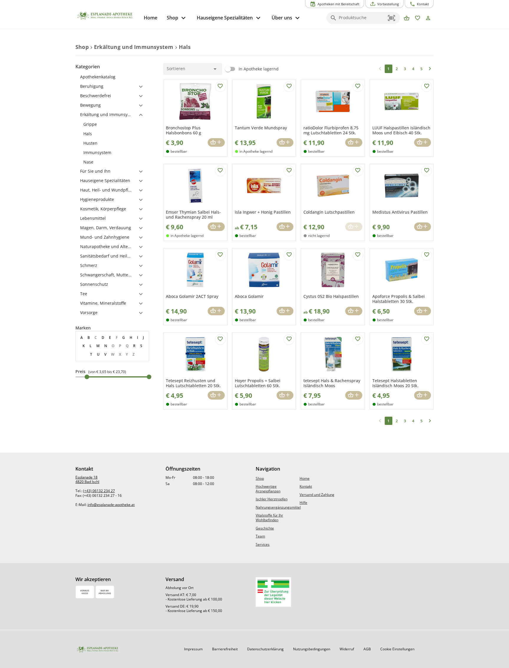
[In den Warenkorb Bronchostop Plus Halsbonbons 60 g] (216, 142)
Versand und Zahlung (317, 494)
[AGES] (273, 592)
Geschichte (265, 528)
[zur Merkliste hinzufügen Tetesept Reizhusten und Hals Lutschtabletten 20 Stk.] (220, 339)
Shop (260, 478)
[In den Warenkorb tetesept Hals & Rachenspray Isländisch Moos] (353, 395)
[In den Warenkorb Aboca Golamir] (285, 311)
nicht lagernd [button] (319, 235)
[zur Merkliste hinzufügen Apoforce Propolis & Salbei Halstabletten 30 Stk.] (426, 255)
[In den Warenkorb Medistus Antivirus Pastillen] (422, 226)
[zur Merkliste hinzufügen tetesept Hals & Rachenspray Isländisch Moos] (358, 339)
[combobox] (362, 19)
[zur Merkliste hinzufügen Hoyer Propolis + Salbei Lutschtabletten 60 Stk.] (289, 339)
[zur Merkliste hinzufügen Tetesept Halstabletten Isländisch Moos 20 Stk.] (426, 339)
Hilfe (303, 502)
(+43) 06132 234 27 (99, 490)
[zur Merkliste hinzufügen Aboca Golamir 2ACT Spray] (220, 255)
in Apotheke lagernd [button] (255, 151)
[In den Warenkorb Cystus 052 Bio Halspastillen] (353, 311)
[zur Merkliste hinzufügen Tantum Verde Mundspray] (289, 86)
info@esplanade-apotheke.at (111, 504)
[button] (392, 18)
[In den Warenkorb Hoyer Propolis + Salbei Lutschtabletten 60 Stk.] (285, 395)
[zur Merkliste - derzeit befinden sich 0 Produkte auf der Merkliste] (417, 18)
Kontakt (306, 486)
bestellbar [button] (179, 151)
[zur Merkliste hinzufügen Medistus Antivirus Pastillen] (426, 171)
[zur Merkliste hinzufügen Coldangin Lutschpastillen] (358, 171)
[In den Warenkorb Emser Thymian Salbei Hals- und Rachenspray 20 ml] (216, 226)
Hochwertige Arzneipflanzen (268, 489)
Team (260, 536)
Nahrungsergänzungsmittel (278, 507)
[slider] (112, 377)
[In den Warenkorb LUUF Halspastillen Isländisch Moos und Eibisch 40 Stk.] (422, 142)
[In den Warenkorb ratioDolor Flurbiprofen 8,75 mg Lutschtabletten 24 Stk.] (353, 142)
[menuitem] (150, 18)
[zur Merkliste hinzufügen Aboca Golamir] (289, 255)
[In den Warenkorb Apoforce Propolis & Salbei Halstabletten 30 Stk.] (422, 311)
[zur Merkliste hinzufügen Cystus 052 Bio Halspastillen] (358, 255)
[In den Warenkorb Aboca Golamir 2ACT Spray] (216, 311)
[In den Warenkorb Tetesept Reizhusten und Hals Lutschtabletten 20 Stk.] (216, 395)
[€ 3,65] (87, 377)
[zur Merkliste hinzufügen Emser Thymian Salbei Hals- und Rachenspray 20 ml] (220, 171)
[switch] (250, 69)
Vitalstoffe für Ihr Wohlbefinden (269, 517)
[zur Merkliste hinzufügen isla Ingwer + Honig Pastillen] (289, 171)
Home (305, 478)
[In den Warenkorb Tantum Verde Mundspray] (285, 142)
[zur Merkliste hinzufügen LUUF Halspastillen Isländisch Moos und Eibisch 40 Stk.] (426, 86)
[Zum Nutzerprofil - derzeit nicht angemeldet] (428, 18)
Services (263, 544)
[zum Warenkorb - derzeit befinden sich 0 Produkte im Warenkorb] (406, 18)
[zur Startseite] (107, 15)
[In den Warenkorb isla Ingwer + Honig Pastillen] (285, 226)
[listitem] (112, 124)
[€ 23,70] (149, 377)
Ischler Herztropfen (271, 499)
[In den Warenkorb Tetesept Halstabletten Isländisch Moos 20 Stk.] (422, 395)
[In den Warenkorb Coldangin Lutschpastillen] (353, 226)
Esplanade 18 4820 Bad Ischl (87, 479)
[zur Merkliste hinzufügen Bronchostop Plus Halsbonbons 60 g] (220, 86)
